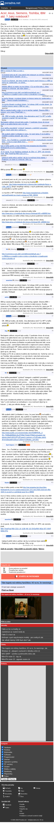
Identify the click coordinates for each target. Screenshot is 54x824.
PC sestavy (8, 764)
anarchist (9, 280)
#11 (52, 482)
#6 (52, 297)
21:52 (27, 316)
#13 (52, 263)
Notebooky (8, 771)
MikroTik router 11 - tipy (10, 656)
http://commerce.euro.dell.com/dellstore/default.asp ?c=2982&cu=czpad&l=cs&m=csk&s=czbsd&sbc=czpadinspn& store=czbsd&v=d (25, 256)
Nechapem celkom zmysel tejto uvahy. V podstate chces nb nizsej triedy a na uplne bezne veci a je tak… (25, 123)
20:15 (29, 165)
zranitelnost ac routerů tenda (12, 632)
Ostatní (7, 767)
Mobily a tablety (10, 769)
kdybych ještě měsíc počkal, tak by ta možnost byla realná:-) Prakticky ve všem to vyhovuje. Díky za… (24, 158)
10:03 (28, 445)
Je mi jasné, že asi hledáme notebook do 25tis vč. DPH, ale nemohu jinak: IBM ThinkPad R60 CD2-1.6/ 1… (26, 153)
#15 (52, 536)
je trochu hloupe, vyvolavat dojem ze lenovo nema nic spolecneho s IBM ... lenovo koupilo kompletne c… (26, 99)
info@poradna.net (33, 820)
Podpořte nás (5, 565)
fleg (6, 331)
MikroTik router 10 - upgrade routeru (15, 659)
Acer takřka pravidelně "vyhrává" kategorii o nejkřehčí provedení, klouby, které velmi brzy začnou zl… (24, 129)
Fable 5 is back (7, 635)
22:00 (18, 373)
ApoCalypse (10, 445)
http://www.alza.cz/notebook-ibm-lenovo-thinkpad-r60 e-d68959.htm (26, 213)
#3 (52, 200)
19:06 (22, 519)
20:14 (20, 19)
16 (42, 637)
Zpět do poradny (7, 549)
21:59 (19, 331)
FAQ (20, 811)
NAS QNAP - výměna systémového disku (17, 654)
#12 (52, 519)
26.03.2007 (22, 445)
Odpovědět (49, 53)
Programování (9, 757)
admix (7, 297)
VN (7, 249)
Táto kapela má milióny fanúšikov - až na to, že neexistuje (20, 594)
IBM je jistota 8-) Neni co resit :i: (12, 71)
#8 (52, 330)
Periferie (7, 750)
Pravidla (21, 804)
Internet (7, 759)
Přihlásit (41, 8)
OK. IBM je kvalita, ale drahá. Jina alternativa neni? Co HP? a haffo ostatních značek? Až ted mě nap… (26, 117)
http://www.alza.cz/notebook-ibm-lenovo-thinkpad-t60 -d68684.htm (26, 222)
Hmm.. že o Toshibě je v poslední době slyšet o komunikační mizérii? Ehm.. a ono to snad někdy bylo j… (27, 141)
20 (29, 640)
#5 (52, 249)
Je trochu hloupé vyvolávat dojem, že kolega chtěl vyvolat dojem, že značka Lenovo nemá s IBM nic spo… (27, 105)
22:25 (36, 264)
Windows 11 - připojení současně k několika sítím (20, 651)
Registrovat (48, 8)
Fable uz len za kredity (10, 629)
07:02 (29, 536)
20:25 (28, 175)
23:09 (29, 280)
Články (3, 644)
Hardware (26, 19)
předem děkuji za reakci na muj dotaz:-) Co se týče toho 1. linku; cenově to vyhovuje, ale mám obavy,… (25, 87)
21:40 (19, 297)
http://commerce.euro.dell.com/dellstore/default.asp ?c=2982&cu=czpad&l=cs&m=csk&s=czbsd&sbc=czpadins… (24, 93)
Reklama (22, 806)
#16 (52, 444)
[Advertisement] (27, 61)
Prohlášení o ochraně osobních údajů (30, 815)
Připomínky (8, 774)
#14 (52, 280)
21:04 (28, 227)
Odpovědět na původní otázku (26, 549)
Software (7, 755)
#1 (52, 164)
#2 (52, 174)
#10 (52, 409)
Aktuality (4, 625)
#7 (52, 316)
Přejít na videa (5, 621)
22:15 (25, 409)
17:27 (19, 482)
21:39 (26, 249)
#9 (52, 372)
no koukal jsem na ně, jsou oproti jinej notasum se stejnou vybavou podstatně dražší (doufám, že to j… (26, 76)
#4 (52, 227)
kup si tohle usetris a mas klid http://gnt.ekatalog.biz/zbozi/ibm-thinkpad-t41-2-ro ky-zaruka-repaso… (24, 147)
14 (46, 648)
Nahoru (41, 549)
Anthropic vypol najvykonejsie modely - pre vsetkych (21, 637)
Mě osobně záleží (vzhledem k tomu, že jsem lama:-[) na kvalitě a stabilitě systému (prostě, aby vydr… (26, 135)
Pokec (6, 776)
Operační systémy (11, 762)
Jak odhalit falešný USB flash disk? (15, 640)
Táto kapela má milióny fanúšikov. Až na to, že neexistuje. (27, 583)
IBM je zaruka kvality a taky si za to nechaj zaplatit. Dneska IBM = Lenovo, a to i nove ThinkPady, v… (25, 111)
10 (34, 654)
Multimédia (8, 752)
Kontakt (21, 813)
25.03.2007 (31, 264)
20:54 (36, 200)
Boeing (7, 19)
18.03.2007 (14, 19)
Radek (7, 482)
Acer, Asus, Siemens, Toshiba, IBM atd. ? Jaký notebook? (23, 14)
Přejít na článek (8, 590)
